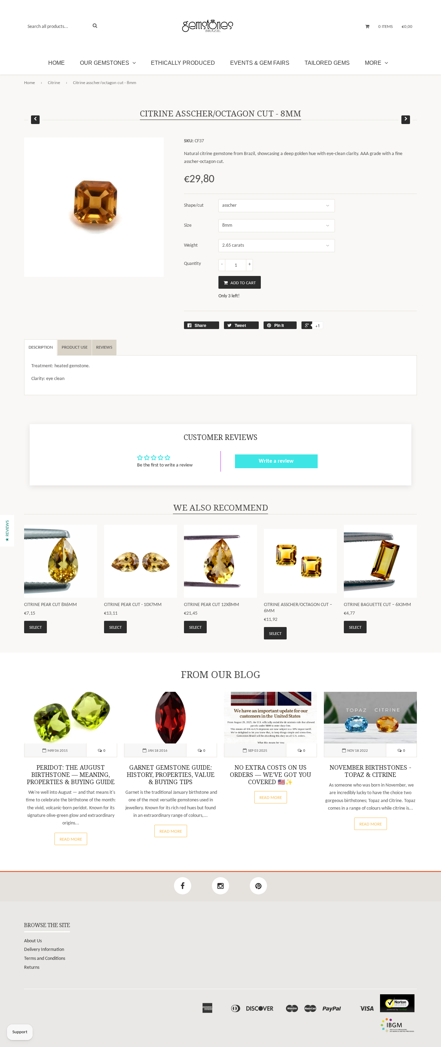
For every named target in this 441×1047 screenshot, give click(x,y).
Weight (191, 245)
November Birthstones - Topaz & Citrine (370, 771)
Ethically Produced (183, 63)
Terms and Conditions (44, 958)
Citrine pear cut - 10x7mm (133, 604)
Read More (71, 839)
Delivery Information (44, 949)
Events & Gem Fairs (259, 63)
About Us (33, 941)
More (374, 63)
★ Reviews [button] (7, 530)
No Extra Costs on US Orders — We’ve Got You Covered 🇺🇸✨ (270, 775)
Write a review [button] (276, 461)
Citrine (54, 83)
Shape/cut (194, 205)
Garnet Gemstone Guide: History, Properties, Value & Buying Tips (171, 775)
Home (56, 63)
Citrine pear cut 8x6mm (50, 604)
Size (188, 225)
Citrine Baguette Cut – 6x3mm (377, 604)
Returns (31, 967)
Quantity (192, 263)
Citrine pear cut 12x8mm (211, 604)
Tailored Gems (327, 63)
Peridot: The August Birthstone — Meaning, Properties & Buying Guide (71, 775)
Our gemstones (105, 63)
